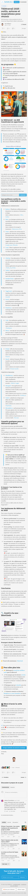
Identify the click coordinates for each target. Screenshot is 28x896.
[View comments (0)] (8, 848)
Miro (21, 215)
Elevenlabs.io (9, 408)
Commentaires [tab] (5, 787)
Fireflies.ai (23, 395)
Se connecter (23, 2)
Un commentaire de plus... (7, 815)
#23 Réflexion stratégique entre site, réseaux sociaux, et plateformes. (10, 844)
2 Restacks (17, 767)
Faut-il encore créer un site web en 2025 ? (9, 841)
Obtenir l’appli (21, 889)
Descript (16, 418)
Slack (6, 219)
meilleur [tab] (4, 822)
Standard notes (9, 279)
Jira (11, 268)
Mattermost (15, 229)
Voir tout (4, 864)
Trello (7, 268)
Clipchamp (8, 406)
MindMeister (9, 375)
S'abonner (16, 2)
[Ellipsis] (26, 800)
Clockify (7, 297)
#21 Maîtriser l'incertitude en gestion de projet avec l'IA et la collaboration (10, 832)
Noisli (7, 299)
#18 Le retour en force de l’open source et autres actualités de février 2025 (10, 856)
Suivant (22, 777)
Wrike (14, 268)
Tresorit (7, 357)
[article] (14, 831)
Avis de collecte (14, 886)
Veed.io (7, 398)
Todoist (7, 270)
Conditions (23, 884)
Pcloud (7, 349)
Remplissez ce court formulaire (12, 693)
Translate (4, 5)
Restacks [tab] (12, 787)
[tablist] (8, 787)
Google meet (8, 245)
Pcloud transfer (14, 369)
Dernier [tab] (9, 822)
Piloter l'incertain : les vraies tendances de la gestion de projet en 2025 (10, 828)
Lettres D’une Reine (9, 800)
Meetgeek (8, 386)
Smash (7, 359)
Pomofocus (8, 308)
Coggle (17, 383)
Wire (20, 229)
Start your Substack (10, 889)
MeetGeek (20, 661)
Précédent (6, 777)
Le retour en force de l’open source (9, 853)
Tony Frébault (8, 23)
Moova (7, 331)
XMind (13, 383)
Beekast (7, 209)
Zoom (7, 232)
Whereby (15, 245)
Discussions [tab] (15, 822)
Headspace (9, 328)
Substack (4, 893)
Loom (7, 248)
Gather (7, 217)
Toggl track (8, 291)
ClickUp (7, 258)
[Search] (25, 822)
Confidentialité (16, 884)
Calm (6, 320)
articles (23, 675)
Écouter (24, 24)
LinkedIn (18, 685)
